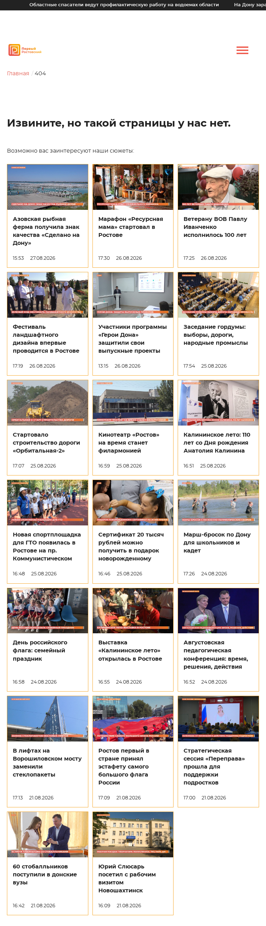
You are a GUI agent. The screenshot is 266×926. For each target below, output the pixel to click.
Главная (18, 73)
